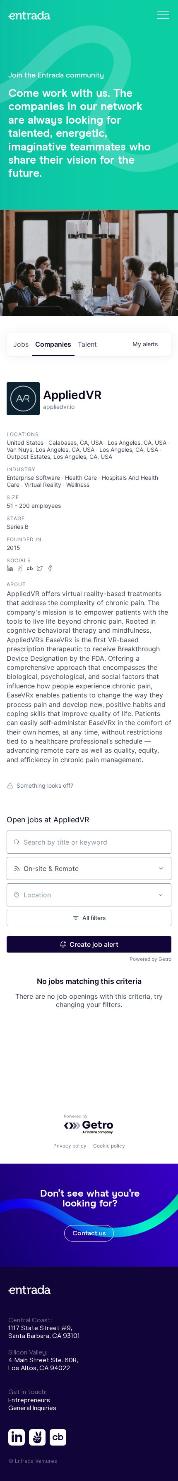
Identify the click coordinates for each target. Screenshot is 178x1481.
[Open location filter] (161, 895)
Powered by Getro (150, 959)
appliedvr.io (59, 406)
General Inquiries (32, 1408)
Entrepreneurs (29, 1400)
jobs (21, 344)
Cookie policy (109, 1146)
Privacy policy (70, 1146)
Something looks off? (45, 785)
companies (53, 344)
